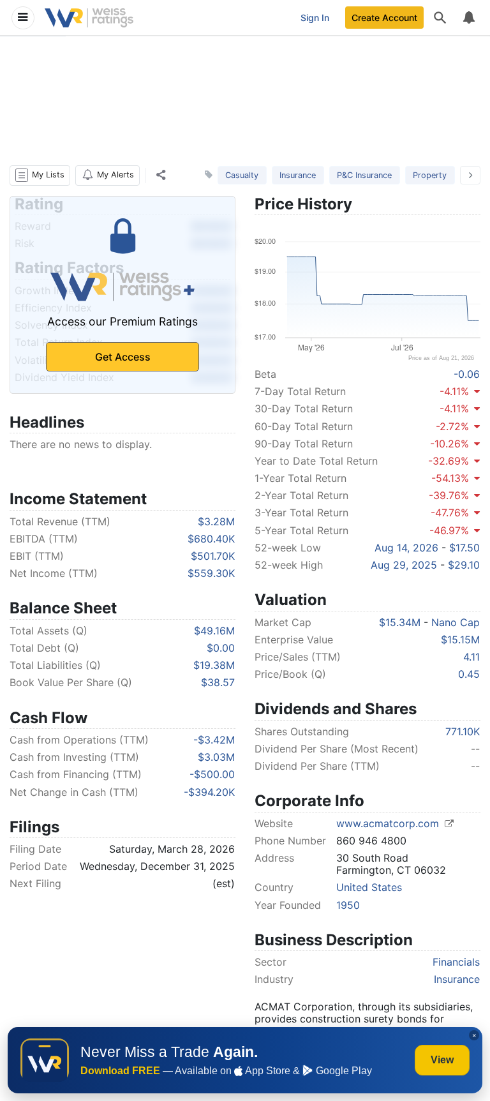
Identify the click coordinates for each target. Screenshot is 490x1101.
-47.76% (450, 512)
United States (369, 887)
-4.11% (454, 391)
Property (430, 175)
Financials (456, 961)
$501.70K (213, 556)
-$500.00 (212, 774)
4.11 (471, 656)
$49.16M (214, 630)
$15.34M (399, 622)
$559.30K (211, 573)
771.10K (462, 731)
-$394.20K (209, 792)
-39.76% (449, 495)
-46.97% (449, 530)
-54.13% (450, 478)
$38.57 (218, 682)
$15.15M (460, 639)
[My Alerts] (468, 17)
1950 (348, 905)
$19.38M (214, 665)
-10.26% (449, 443)
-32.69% (448, 460)
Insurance (297, 175)
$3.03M (216, 757)
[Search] (440, 17)
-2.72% (452, 426)
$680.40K (211, 538)
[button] (40, 175)
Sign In (315, 17)
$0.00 (221, 647)
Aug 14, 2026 (406, 547)
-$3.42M (214, 739)
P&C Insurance (364, 175)
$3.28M (216, 521)
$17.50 (464, 547)
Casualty (241, 175)
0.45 (469, 674)
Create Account (384, 17)
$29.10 (464, 564)
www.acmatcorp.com (389, 823)
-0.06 (467, 374)
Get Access (123, 356)
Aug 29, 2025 (404, 564)
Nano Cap (455, 622)
